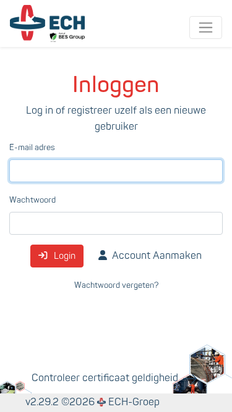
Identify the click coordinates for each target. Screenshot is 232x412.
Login (63, 256)
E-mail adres (32, 148)
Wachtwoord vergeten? (116, 285)
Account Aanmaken (157, 256)
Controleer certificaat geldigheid (105, 378)
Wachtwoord (32, 200)
